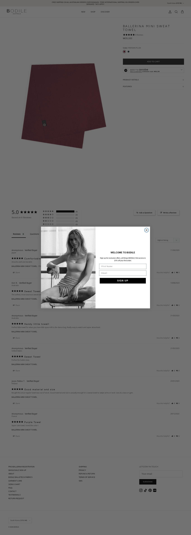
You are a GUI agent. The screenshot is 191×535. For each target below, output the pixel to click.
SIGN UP (122, 280)
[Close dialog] (146, 230)
